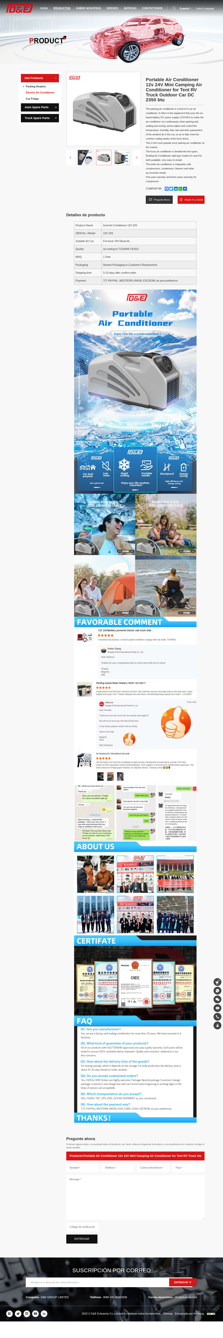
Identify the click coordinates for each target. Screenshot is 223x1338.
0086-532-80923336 (115, 1297)
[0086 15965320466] (217, 991)
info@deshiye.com (186, 1297)
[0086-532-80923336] (217, 1017)
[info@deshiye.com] (217, 1008)
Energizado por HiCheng (189, 1313)
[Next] (137, 157)
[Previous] (70, 157)
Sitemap (168, 1313)
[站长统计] (211, 1313)
